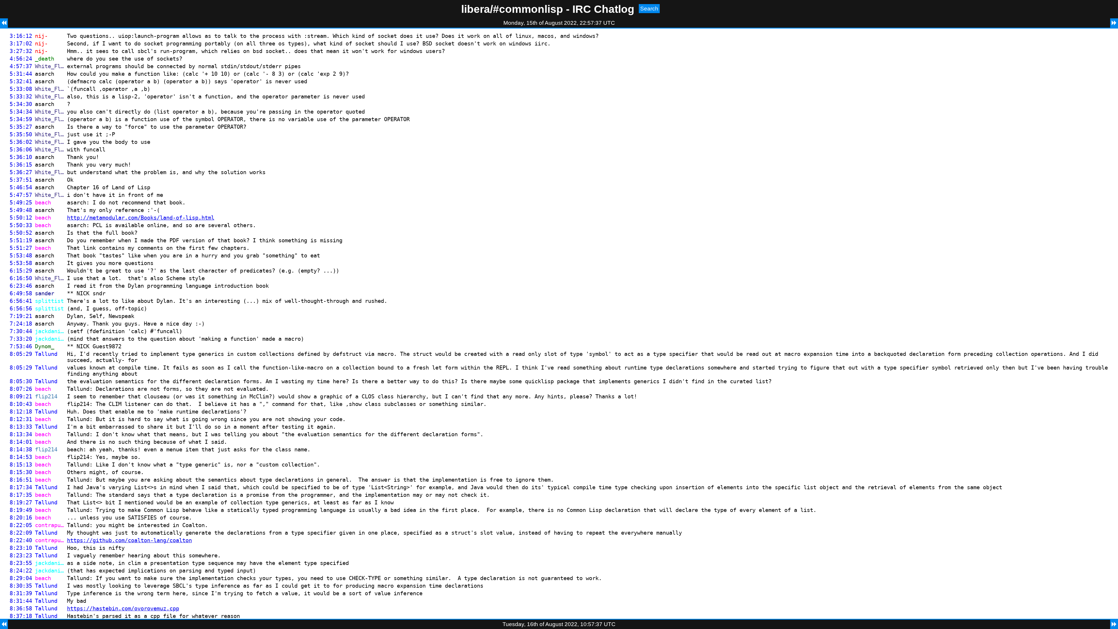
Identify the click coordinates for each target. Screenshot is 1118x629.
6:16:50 (21, 278)
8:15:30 (21, 472)
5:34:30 (21, 104)
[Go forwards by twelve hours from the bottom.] (1114, 624)
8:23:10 (21, 548)
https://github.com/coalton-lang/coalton (129, 540)
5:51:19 (21, 240)
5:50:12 (21, 218)
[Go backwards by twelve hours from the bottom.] (4, 624)
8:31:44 (21, 601)
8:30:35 (21, 586)
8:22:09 (21, 533)
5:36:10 (21, 157)
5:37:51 (21, 180)
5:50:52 (21, 233)
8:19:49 (21, 510)
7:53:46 (21, 346)
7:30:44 (21, 331)
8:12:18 (21, 412)
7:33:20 (21, 339)
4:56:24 (21, 59)
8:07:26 (21, 389)
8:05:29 (21, 354)
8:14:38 (21, 449)
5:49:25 (21, 202)
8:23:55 (21, 563)
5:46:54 (21, 187)
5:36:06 (21, 149)
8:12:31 (21, 419)
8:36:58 (21, 608)
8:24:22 (21, 571)
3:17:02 (21, 43)
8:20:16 (21, 518)
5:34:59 (21, 119)
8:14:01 (21, 442)
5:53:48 (21, 255)
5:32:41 (21, 81)
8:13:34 (21, 434)
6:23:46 (21, 286)
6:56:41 (21, 301)
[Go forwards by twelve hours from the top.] (1114, 23)
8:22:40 (21, 540)
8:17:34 (21, 487)
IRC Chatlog (603, 9)
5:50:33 (21, 225)
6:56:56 (21, 308)
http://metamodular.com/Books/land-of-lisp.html (140, 218)
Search (649, 9)
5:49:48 (21, 210)
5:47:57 (21, 195)
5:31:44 (21, 74)
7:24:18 (21, 324)
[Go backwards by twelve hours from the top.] (4, 23)
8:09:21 (21, 396)
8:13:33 (21, 427)
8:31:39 (21, 593)
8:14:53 (21, 457)
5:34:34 (21, 112)
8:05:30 (21, 381)
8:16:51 (21, 480)
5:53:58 (21, 263)
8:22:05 (21, 525)
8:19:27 (21, 502)
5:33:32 (21, 96)
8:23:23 (21, 555)
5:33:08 (21, 89)
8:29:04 (21, 578)
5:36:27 (21, 172)
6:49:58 (21, 293)
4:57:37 (21, 66)
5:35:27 (21, 127)
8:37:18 (21, 616)
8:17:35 (21, 495)
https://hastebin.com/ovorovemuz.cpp (123, 608)
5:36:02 (21, 142)
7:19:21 (21, 316)
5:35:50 (21, 134)
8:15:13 (21, 465)
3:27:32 (21, 51)
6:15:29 (21, 271)
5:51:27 (21, 248)
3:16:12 (21, 36)
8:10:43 (21, 404)
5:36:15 (21, 165)
